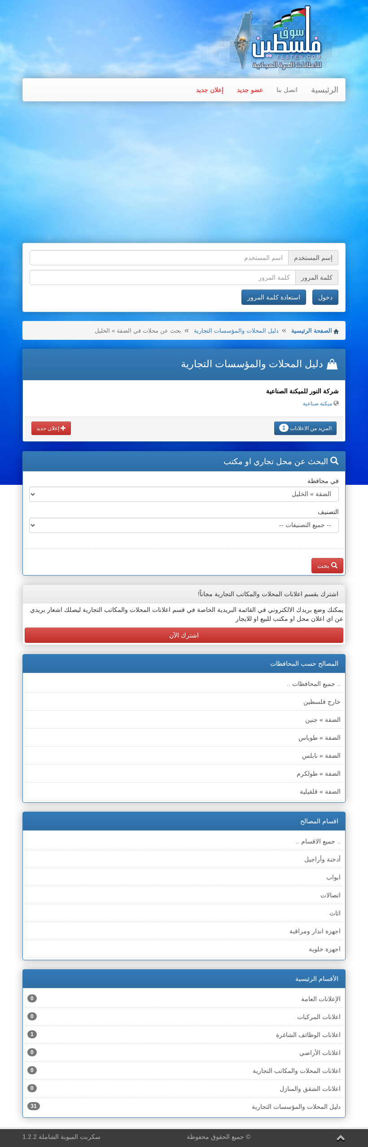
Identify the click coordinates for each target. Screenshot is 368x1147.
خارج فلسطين (322, 701)
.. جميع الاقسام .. (318, 841)
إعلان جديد (209, 89)
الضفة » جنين (323, 719)
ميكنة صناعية (317, 403)
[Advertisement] (184, 173)
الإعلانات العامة (186, 998)
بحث (324, 565)
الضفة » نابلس (321, 755)
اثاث (335, 913)
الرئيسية (324, 89)
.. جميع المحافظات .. (314, 683)
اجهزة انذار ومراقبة (315, 931)
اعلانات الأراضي (186, 1052)
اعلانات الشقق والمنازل (186, 1088)
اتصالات (330, 895)
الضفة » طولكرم (319, 773)
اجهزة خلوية (325, 949)
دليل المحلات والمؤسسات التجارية (236, 330)
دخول (325, 297)
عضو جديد (250, 89)
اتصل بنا (287, 89)
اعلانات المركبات (186, 1016)
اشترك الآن (184, 635)
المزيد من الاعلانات (307, 428)
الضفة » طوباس (319, 737)
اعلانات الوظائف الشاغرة (186, 1034)
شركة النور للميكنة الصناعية (302, 391)
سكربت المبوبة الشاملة (70, 1136)
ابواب (333, 877)
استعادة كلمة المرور (273, 297)
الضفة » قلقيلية (320, 791)
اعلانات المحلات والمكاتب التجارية (186, 1070)
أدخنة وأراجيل (322, 859)
